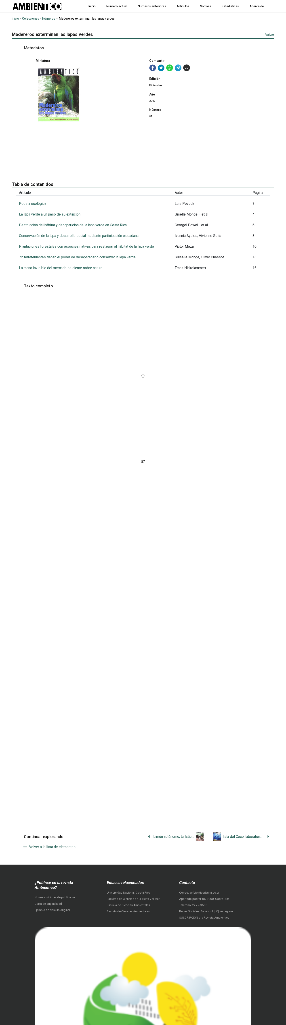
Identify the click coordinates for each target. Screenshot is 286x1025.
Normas (205, 6)
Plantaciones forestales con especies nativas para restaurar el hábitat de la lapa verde (86, 246)
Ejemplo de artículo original (52, 910)
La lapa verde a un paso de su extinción (49, 214)
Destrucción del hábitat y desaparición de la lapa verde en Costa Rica (73, 225)
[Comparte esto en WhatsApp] (169, 67)
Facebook (207, 911)
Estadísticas (230, 6)
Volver (269, 35)
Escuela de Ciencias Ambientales (128, 905)
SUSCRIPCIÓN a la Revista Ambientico (204, 917)
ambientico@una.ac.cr (204, 892)
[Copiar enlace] (186, 67)
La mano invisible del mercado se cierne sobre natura (60, 268)
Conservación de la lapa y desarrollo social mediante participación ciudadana (79, 236)
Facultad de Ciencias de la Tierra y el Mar (133, 899)
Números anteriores (152, 6)
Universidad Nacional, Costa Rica (128, 892)
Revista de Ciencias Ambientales (128, 911)
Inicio (92, 6)
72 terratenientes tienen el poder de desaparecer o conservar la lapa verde (77, 257)
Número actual (116, 6)
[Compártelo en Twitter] (161, 67)
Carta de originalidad (48, 903)
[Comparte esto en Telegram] (178, 67)
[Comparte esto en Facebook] (152, 67)
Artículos (183, 6)
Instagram (226, 911)
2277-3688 (199, 905)
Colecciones (30, 18)
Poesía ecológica (32, 203)
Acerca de (257, 6)
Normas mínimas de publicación (55, 897)
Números (48, 18)
